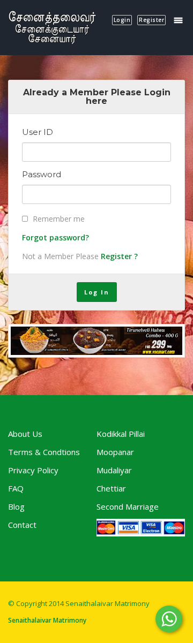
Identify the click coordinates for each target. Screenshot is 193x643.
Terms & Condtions (44, 452)
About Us (25, 433)
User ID (37, 132)
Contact (22, 524)
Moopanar (115, 452)
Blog (16, 506)
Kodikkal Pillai (120, 433)
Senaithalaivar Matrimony (47, 620)
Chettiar (111, 488)
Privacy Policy (33, 470)
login (122, 20)
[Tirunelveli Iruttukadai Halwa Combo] (96, 341)
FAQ (16, 488)
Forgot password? (55, 237)
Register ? (119, 256)
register (151, 20)
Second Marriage (127, 506)
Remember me (59, 219)
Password (41, 174)
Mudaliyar (114, 470)
